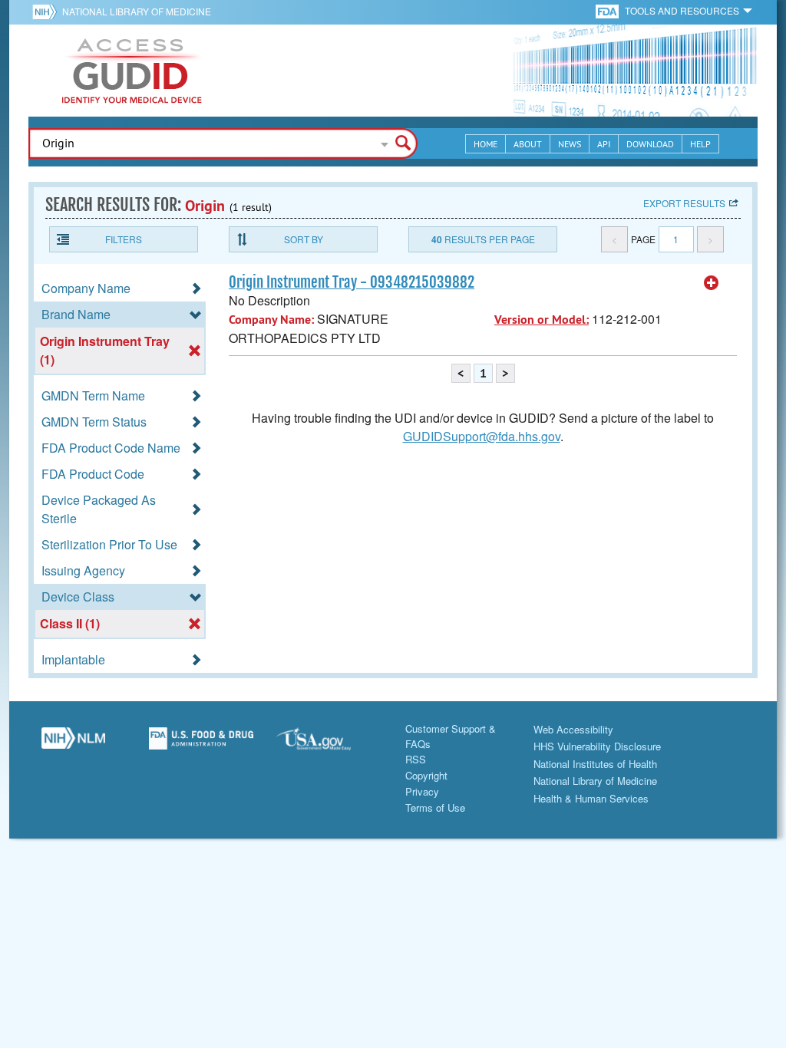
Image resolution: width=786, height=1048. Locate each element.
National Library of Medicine (136, 11)
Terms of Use (435, 807)
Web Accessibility (573, 729)
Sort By (303, 239)
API (603, 144)
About (528, 144)
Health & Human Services (591, 798)
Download (650, 144)
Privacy (422, 791)
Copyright (426, 775)
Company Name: (271, 319)
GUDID (132, 71)
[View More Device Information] (711, 283)
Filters (123, 239)
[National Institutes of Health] (47, 11)
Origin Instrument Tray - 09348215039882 (351, 282)
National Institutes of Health (595, 763)
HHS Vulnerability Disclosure (597, 746)
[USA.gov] (328, 744)
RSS (415, 759)
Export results (684, 202)
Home (485, 144)
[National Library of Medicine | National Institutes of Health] (73, 744)
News (569, 144)
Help (700, 144)
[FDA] (608, 10)
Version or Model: (541, 319)
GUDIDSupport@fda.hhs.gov (481, 436)
